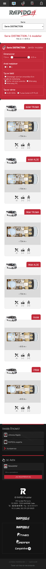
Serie (23, 22)
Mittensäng (33, 81)
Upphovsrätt (33, 562)
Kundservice (11, 449)
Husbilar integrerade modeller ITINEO (23, 535)
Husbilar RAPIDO (23, 491)
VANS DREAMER (23, 542)
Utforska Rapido (14, 435)
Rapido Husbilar (23, 13)
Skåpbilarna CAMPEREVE (23, 548)
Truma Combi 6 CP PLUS (29, 93)
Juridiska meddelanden (17, 562)
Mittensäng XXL (12, 83)
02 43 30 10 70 (17, 506)
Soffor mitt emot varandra (16, 81)
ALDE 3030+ (11, 93)
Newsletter (13, 466)
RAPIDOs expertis (15, 442)
